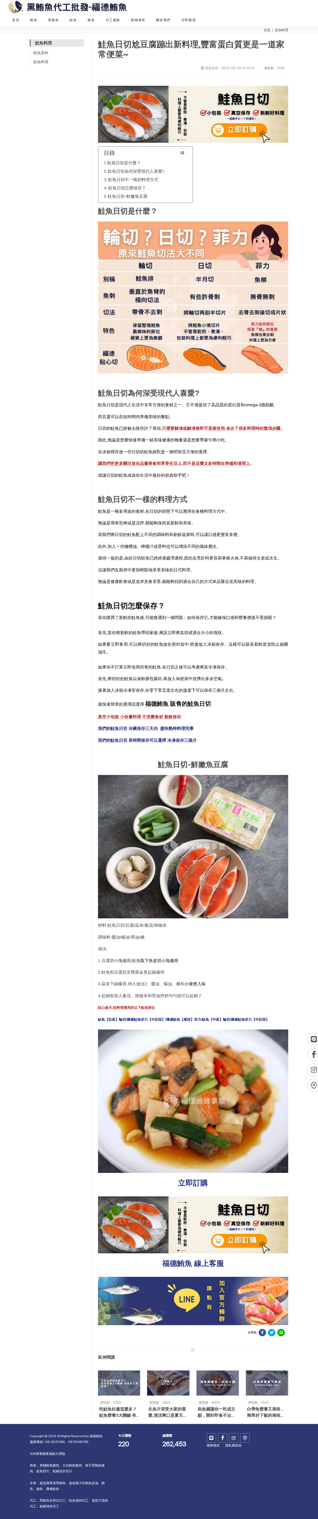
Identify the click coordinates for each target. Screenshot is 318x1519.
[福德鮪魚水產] (222, 1438)
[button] (33, 20)
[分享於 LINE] (281, 1332)
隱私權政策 (233, 1445)
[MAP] (245, 1438)
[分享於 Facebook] (262, 1332)
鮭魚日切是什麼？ (124, 162)
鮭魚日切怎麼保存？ (127, 187)
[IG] (233, 1438)
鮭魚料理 (281, 30)
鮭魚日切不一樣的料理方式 (133, 179)
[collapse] (182, 153)
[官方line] (211, 1438)
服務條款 (213, 1445)
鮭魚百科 (41, 53)
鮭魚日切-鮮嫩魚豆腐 (127, 196)
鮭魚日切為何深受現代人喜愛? (136, 171)
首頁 (267, 30)
